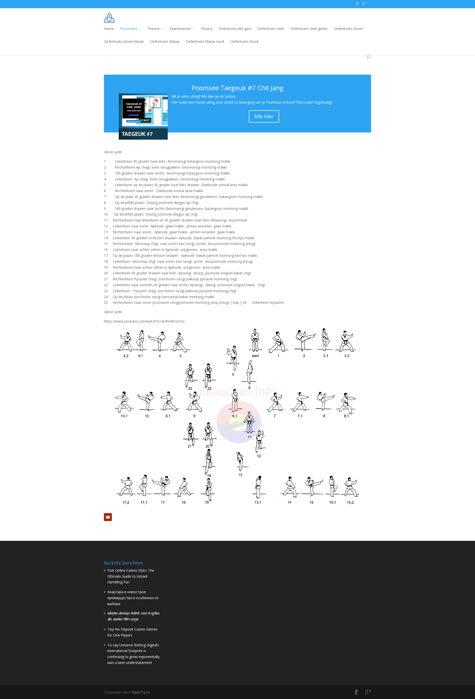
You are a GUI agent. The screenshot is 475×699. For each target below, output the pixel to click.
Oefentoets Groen (348, 28)
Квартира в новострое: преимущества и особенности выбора (132, 598)
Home (109, 28)
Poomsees (129, 28)
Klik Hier (264, 116)
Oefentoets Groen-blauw (124, 41)
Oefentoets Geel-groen (309, 28)
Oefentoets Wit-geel (235, 28)
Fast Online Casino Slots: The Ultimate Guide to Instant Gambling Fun (130, 576)
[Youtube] (108, 517)
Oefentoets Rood (244, 41)
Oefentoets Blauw (164, 41)
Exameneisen (180, 28)
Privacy (206, 28)
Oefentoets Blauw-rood (205, 41)
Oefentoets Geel (271, 28)
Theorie (153, 28)
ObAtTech (141, 692)
